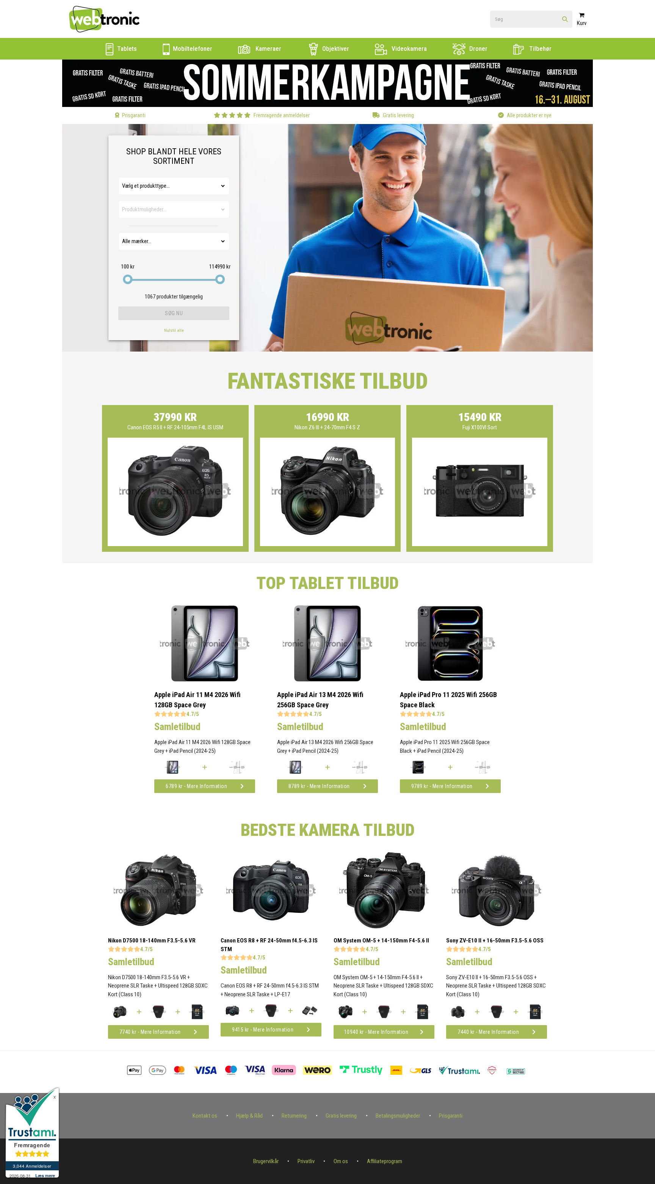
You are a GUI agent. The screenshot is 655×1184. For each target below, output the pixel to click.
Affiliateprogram (384, 1161)
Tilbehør (540, 48)
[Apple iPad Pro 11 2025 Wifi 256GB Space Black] (450, 679)
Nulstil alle (174, 330)
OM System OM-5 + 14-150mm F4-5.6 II (381, 940)
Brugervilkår (266, 1161)
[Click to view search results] (565, 19)
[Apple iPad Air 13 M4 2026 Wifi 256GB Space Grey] (327, 679)
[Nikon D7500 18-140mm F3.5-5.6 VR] (158, 926)
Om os (341, 1161)
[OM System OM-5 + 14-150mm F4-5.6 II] (384, 926)
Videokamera (408, 48)
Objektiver (335, 48)
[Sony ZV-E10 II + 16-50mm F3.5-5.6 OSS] (496, 926)
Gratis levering (341, 1115)
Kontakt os (205, 1115)
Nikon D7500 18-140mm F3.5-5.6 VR (152, 940)
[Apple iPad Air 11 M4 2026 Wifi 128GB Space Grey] (204, 679)
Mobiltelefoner (191, 48)
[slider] (127, 279)
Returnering (294, 1115)
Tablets (126, 48)
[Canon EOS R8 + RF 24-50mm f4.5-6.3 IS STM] (271, 926)
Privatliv (306, 1161)
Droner (477, 48)
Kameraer (267, 48)
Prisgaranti (450, 1115)
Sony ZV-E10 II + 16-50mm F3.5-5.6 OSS (495, 940)
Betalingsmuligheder (398, 1115)
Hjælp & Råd (249, 1115)
